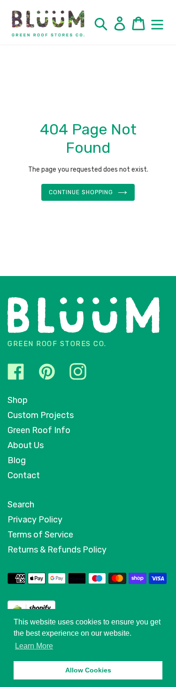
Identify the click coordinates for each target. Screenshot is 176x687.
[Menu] (157, 23)
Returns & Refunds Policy (57, 550)
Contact (24, 475)
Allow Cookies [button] (88, 670)
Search (21, 504)
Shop (18, 400)
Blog (17, 460)
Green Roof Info (39, 430)
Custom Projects (41, 415)
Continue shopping (81, 192)
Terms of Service (40, 534)
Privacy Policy (35, 519)
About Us (26, 445)
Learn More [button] (34, 646)
